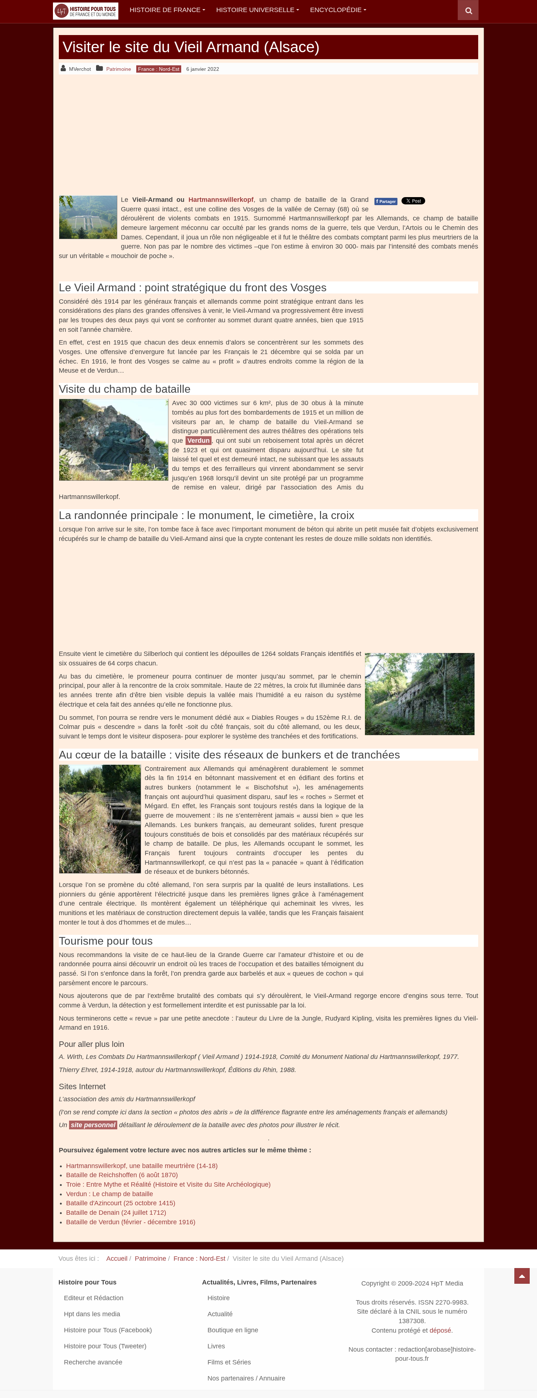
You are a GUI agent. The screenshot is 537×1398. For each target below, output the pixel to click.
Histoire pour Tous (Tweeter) (105, 1346)
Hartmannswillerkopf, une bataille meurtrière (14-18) (142, 1166)
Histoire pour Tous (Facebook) (108, 1330)
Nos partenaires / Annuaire (246, 1378)
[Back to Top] (522, 1276)
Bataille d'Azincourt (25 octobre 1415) (120, 1203)
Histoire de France (165, 10)
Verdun (198, 440)
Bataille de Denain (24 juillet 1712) (116, 1212)
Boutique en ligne (232, 1330)
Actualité (220, 1314)
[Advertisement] (268, 135)
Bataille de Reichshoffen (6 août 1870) (122, 1175)
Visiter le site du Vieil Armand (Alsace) (191, 46)
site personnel (93, 1125)
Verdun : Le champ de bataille (109, 1194)
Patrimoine (150, 1258)
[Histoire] (82, 10)
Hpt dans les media (92, 1314)
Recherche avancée (93, 1362)
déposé (440, 1330)
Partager (386, 201)
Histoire (218, 1298)
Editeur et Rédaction (93, 1298)
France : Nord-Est (199, 1258)
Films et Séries (229, 1362)
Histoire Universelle (255, 10)
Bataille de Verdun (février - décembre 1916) (130, 1222)
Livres (216, 1346)
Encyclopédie (336, 10)
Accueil (116, 1258)
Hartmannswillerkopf (221, 199)
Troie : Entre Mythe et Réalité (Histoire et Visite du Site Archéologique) (168, 1184)
